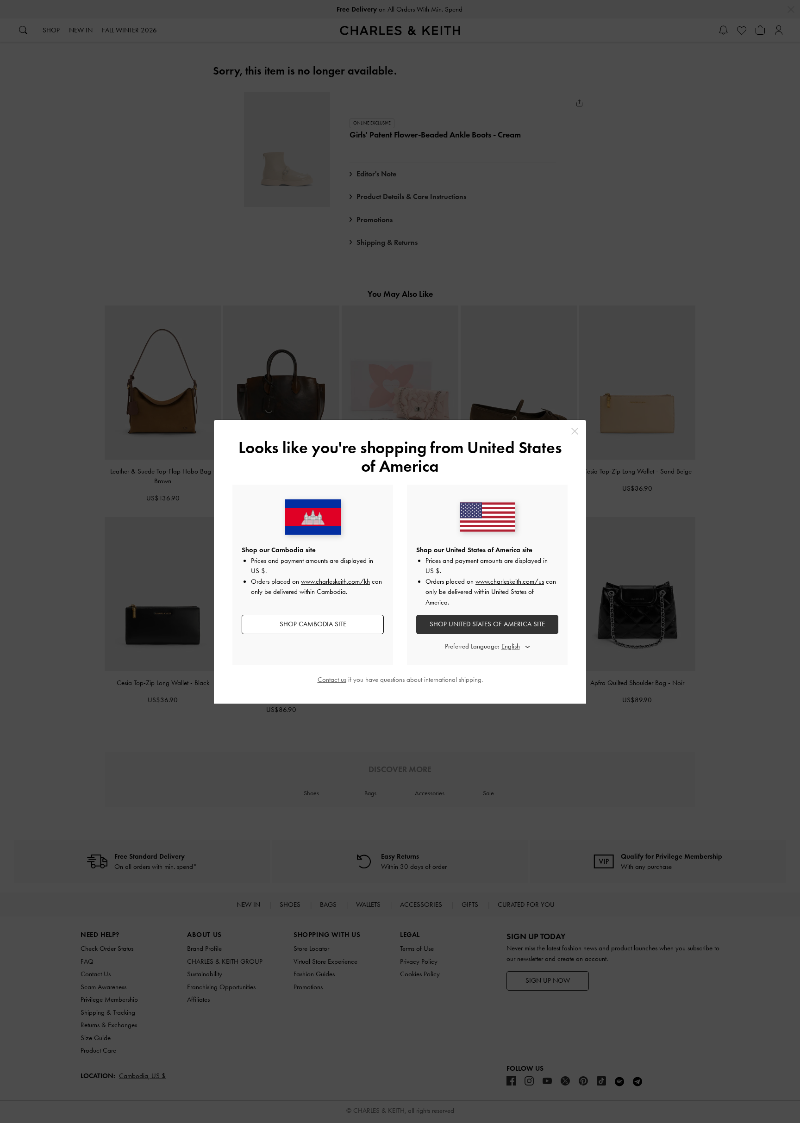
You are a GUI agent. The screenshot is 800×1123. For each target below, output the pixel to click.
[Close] (574, 431)
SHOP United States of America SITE (487, 624)
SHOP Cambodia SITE (313, 624)
